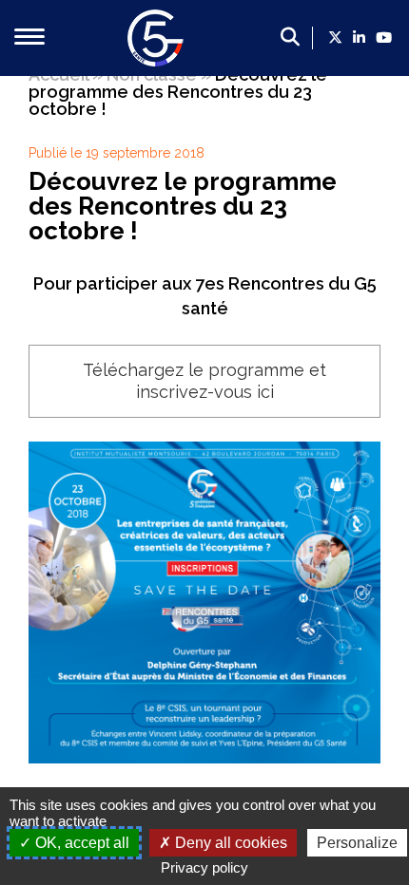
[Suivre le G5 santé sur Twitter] (335, 38)
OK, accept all (80, 843)
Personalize (357, 843)
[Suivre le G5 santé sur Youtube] (384, 38)
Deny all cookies (229, 843)
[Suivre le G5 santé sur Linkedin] (359, 38)
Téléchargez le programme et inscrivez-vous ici (204, 381)
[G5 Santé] (156, 60)
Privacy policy (204, 867)
